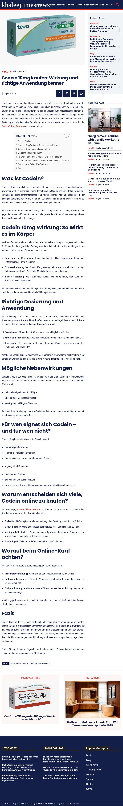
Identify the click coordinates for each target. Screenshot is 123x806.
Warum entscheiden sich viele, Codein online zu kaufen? (43, 160)
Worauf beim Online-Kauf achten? (33, 164)
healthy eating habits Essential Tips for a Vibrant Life (102, 192)
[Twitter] (66, 93)
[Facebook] (59, 93)
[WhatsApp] (81, 93)
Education (95, 36)
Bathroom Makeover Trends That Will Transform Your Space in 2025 (92, 724)
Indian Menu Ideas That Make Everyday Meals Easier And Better (103, 87)
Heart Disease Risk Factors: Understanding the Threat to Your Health (103, 167)
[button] (117, 5)
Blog (92, 53)
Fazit (20, 168)
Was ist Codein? (25, 141)
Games (93, 66)
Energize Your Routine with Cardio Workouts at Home (103, 139)
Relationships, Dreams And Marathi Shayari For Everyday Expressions (103, 59)
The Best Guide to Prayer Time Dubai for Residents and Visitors (60, 777)
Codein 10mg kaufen (19, 664)
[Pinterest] (74, 93)
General (94, 23)
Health (7, 71)
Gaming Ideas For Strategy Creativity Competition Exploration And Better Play (103, 73)
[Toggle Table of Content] (65, 136)
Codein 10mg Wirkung (40, 664)
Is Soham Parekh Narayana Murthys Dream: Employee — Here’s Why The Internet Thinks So (60, 759)
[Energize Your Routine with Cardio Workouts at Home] (104, 120)
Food (92, 81)
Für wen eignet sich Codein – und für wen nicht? (40, 156)
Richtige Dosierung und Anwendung (34, 149)
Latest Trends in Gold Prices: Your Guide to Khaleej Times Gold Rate (60, 769)
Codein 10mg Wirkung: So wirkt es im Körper (38, 145)
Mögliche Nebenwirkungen (30, 152)
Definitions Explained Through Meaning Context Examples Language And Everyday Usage (103, 44)
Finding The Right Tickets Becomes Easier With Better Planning (104, 28)
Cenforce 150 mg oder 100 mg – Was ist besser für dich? (104, 180)
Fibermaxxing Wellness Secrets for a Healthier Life (104, 154)
